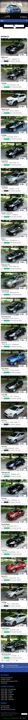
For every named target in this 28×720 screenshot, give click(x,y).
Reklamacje (4, 683)
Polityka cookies (5, 679)
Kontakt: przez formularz (8, 709)
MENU (2, 21)
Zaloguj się (24, 17)
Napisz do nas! (10, 718)
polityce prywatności (9, 715)
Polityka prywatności (7, 678)
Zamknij (24, 714)
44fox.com (24, 718)
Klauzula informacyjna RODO (9, 681)
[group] (14, 7)
